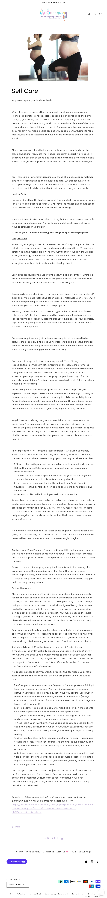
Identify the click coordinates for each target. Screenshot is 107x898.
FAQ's (73, 851)
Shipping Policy (33, 851)
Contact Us (48, 851)
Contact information (92, 897)
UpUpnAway (21, 894)
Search (19, 851)
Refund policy (50, 894)
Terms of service (79, 894)
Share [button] (17, 827)
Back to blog (55, 838)
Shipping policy (94, 894)
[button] (5, 14)
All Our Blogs (85, 851)
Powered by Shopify (34, 894)
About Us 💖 (62, 851)
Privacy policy (64, 894)
